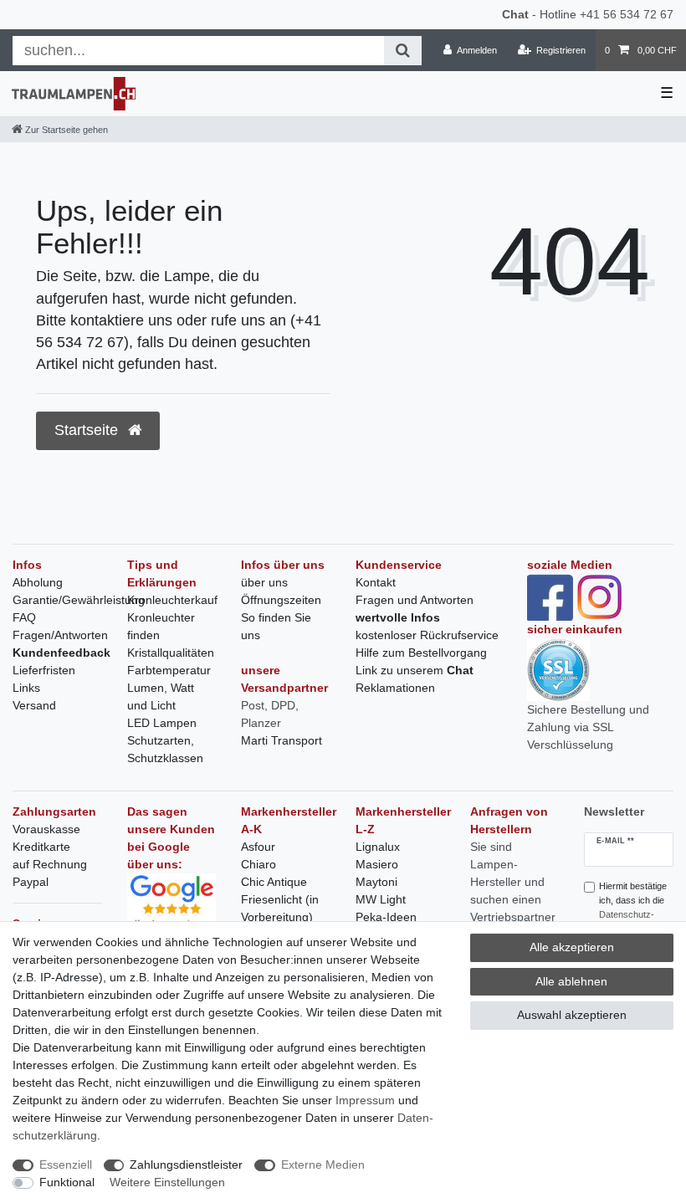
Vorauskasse (46, 829)
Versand (34, 705)
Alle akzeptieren (572, 947)
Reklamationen (395, 687)
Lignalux (378, 846)
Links (26, 687)
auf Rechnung (50, 864)
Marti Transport (281, 740)
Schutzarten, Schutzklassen (165, 749)
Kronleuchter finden (161, 626)
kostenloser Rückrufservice (427, 635)
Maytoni (376, 881)
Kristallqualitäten (170, 652)
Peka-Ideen (386, 917)
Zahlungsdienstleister (186, 1164)
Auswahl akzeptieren (572, 1014)
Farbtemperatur (169, 670)
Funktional (67, 1182)
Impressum (365, 1100)
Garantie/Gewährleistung (79, 600)
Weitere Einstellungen (167, 1182)
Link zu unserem (415, 670)
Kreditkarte (41, 846)
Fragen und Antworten (415, 600)
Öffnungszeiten (281, 600)
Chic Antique (274, 881)
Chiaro (258, 864)
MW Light (381, 899)
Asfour (258, 846)
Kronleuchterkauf (172, 600)
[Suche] (403, 50)
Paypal (31, 881)
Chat (515, 14)
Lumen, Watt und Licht (160, 696)
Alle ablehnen (571, 981)
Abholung (38, 582)
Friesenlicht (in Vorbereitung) (280, 908)
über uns (264, 582)
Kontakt (376, 582)
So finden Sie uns (276, 626)
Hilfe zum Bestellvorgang (421, 652)
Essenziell (65, 1164)
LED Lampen (162, 722)
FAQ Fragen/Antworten (60, 626)
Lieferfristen (44, 670)
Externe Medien (323, 1164)
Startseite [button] (88, 430)
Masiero (377, 864)
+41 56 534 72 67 (626, 14)
